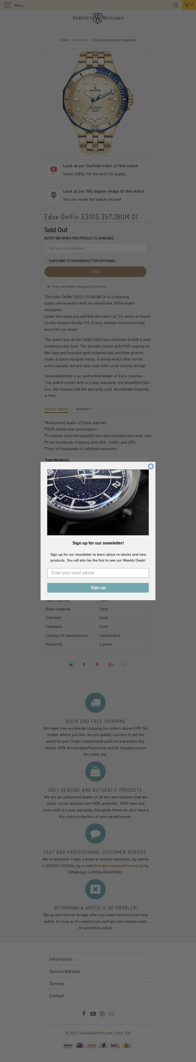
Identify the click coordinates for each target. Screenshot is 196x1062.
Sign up (98, 587)
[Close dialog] (150, 466)
